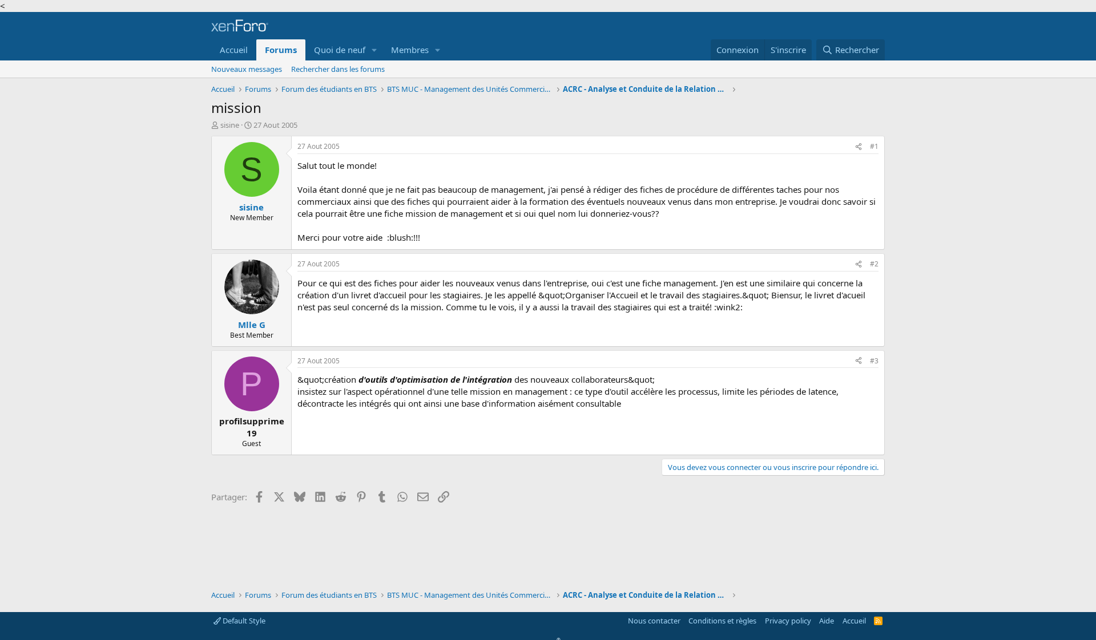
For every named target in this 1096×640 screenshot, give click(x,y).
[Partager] (858, 146)
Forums (281, 49)
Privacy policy (788, 620)
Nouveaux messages (246, 69)
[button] (374, 49)
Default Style (243, 620)
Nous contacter (654, 620)
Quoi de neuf (339, 49)
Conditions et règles (722, 620)
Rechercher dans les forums (338, 69)
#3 (874, 361)
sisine (229, 125)
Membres (410, 49)
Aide (826, 620)
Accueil (234, 49)
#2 (874, 264)
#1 (874, 146)
